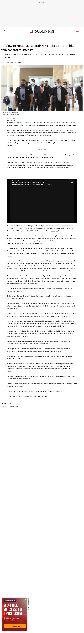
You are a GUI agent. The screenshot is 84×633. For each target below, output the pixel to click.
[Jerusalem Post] (42, 32)
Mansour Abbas (14, 406)
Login (77, 31)
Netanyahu (54, 231)
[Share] (3, 62)
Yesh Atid (3, 406)
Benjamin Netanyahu (24, 122)
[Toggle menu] (4, 31)
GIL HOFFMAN (11, 118)
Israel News (13, 40)
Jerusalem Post (5, 40)
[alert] (14, 614)
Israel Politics (21, 40)
